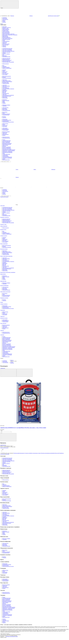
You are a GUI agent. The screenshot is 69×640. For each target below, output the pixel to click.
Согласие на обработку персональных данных (33, 453)
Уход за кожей (4, 74)
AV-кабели (4, 89)
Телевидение (4, 42)
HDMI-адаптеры (5, 123)
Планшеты (4, 117)
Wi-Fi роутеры (4, 119)
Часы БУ (3, 135)
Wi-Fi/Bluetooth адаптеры (6, 120)
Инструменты (4, 112)
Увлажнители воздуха (6, 333)
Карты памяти (4, 109)
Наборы (3, 102)
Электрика (4, 46)
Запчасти (4, 211)
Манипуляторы (5, 35)
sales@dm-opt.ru (51, 15)
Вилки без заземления (6, 141)
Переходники (4, 269)
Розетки (3, 139)
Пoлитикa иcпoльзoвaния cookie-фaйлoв (48, 453)
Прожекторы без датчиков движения (8, 149)
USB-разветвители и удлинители (8, 95)
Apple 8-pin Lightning (6, 258)
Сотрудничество (5, 19)
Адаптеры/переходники (6, 140)
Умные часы (4, 133)
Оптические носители (6, 110)
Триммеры (4, 69)
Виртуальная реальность (6, 76)
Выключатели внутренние (7, 143)
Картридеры (4, 108)
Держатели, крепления (6, 461)
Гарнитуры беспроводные (6, 60)
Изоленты (4, 342)
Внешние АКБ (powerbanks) (7, 81)
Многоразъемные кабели (6, 268)
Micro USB (4, 91)
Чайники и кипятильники (6, 68)
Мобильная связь (5, 36)
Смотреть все (2, 368)
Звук (3, 54)
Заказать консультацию (4, 196)
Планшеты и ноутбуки (6, 39)
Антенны (4, 622)
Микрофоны (4, 55)
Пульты (3, 124)
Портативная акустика (6, 56)
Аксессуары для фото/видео (7, 50)
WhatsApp (12, 15)
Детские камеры (5, 321)
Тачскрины (4, 619)
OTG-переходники (5, 93)
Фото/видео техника (3, 318)
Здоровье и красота (5, 31)
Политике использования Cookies (12, 636)
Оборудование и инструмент (7, 38)
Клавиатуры (4, 99)
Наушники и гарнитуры (6, 27)
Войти (34, 169)
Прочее (3, 40)
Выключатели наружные (6, 144)
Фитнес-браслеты (5, 134)
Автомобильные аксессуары (7, 48)
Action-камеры (4, 128)
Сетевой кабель (5, 155)
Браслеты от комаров (6, 131)
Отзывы (3, 21)
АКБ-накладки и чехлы (6, 80)
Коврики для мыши (5, 100)
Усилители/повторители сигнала (8, 121)
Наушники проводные (6, 61)
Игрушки (4, 77)
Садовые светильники (6, 154)
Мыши (3, 101)
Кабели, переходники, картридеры (8, 33)
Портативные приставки (6, 247)
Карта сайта (57, 453)
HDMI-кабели (4, 90)
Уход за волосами (5, 73)
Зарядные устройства (6, 53)
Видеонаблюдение (5, 320)
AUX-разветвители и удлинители (8, 88)
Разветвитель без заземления (7, 152)
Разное (3, 153)
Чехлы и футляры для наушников (8, 222)
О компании (4, 17)
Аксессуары (4, 26)
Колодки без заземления (6, 343)
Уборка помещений (5, 29)
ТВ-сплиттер (4, 126)
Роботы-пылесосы (5, 63)
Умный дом (2, 316)
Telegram (31, 15)
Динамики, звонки (5, 620)
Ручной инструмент (5, 114)
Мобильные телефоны (6, 282)
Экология (4, 45)
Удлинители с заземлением (7, 354)
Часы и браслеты (5, 44)
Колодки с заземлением (6, 147)
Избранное (53, 169)
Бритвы (3, 70)
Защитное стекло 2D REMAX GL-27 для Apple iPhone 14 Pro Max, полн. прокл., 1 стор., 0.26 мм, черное (23, 427)
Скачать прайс (56, 15)
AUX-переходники (5, 87)
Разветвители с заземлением (7, 151)
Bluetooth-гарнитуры (6, 59)
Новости (3, 20)
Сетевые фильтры (5, 156)
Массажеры (4, 72)
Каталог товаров (3, 24)
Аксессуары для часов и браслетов (8, 51)
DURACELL (4, 79)
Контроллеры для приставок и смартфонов (9, 34)
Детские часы (4, 132)
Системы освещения (5, 67)
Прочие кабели (5, 97)
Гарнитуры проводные (6, 58)
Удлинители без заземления (7, 353)
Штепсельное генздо (6, 159)
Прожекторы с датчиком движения (8, 150)
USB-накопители (5, 107)
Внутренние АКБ (5, 82)
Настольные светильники (6, 148)
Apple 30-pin (4, 85)
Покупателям (4, 18)
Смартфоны (4, 105)
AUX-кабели (4, 259)
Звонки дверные (5, 145)
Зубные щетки (4, 71)
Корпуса (3, 621)
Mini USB (4, 92)
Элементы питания (5, 83)
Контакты (4, 22)
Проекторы (4, 66)
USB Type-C (4, 94)
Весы (3, 65)
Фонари (3, 158)
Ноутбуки (4, 116)
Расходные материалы (6, 113)
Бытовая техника (5, 30)
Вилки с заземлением (6, 142)
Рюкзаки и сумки (5, 28)
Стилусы (4, 103)
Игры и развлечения (5, 32)
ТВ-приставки (4, 125)
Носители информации (6, 37)
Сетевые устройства (5, 41)
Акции (17, 169)
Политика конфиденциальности (19, 453)
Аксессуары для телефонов (7, 49)
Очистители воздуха (5, 332)
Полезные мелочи (5, 307)
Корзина (17, 177)
